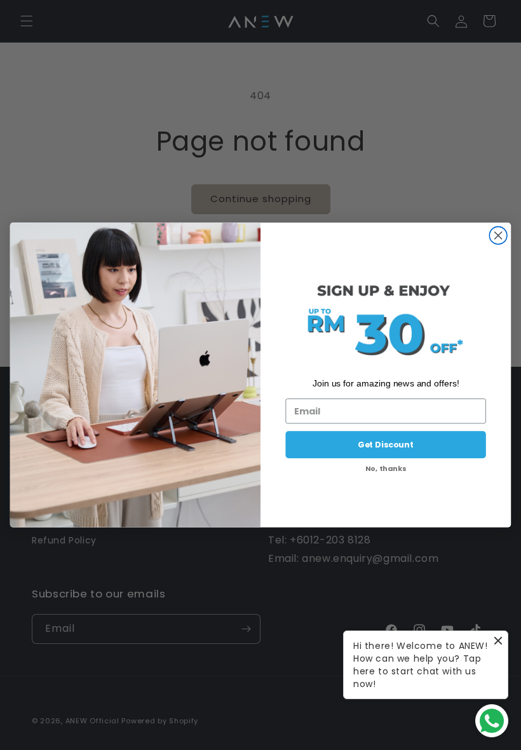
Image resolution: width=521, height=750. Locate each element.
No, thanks (386, 468)
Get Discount (386, 444)
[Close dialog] (498, 236)
